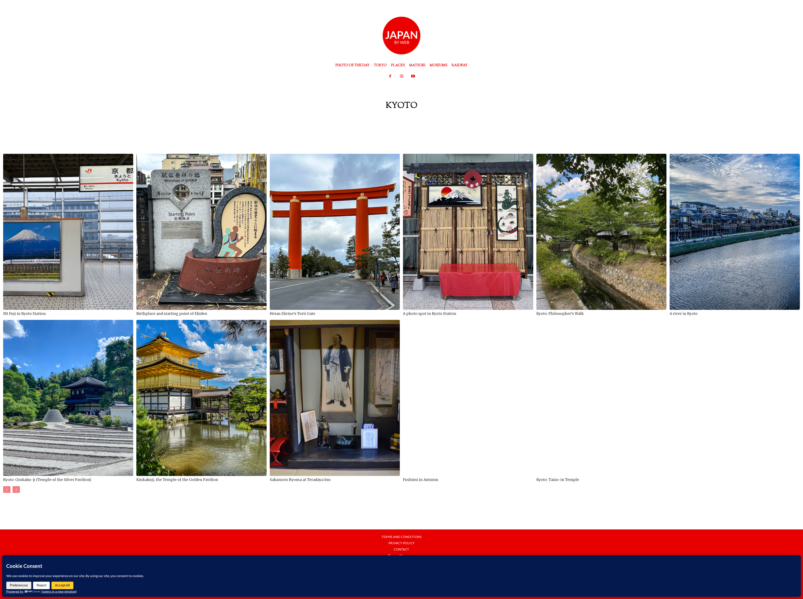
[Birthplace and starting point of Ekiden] (201, 232)
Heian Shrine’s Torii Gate (292, 313)
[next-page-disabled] (16, 489)
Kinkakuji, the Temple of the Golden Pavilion (177, 479)
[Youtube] (413, 76)
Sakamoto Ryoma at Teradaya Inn (300, 479)
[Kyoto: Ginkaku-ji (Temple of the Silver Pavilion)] (68, 398)
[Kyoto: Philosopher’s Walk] (601, 232)
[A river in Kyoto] (735, 232)
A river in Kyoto (684, 313)
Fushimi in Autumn (420, 479)
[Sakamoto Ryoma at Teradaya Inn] (335, 398)
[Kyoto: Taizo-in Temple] (601, 398)
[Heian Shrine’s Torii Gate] (335, 232)
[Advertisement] (401, 125)
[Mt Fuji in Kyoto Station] (68, 232)
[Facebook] (390, 76)
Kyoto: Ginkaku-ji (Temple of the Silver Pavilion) (47, 479)
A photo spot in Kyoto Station (429, 313)
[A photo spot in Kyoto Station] (468, 232)
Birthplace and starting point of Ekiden (171, 313)
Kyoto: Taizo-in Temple (557, 479)
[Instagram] (401, 76)
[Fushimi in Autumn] (468, 398)
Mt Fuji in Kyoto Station (24, 313)
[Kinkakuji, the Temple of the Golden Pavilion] (201, 398)
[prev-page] (6, 489)
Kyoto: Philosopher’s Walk (560, 313)
